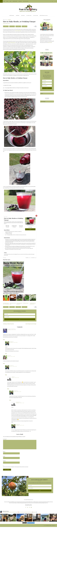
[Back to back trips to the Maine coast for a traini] (53, 518)
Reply (4, 339)
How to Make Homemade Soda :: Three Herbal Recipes (6, 303)
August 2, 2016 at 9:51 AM (15, 377)
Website (4, 460)
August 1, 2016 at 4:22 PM (13, 366)
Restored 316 (54, 525)
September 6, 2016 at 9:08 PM (13, 342)
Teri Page (11, 341)
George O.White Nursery (11, 42)
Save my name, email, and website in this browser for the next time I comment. (15, 466)
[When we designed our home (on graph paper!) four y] (28, 518)
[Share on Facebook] (6, 26)
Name (4, 451)
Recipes (9, 23)
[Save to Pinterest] (18, 26)
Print (30, 229)
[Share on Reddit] (24, 26)
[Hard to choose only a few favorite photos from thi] (45, 518)
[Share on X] (12, 26)
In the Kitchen (5, 23)
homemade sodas (18, 30)
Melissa (9, 355)
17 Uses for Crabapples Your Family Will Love (19, 303)
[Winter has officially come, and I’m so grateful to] (37, 518)
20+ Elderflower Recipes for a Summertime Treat (33, 303)
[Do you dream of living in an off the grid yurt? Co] (4, 518)
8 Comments (9, 19)
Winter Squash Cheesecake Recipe (13, 303)
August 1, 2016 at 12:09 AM (11, 356)
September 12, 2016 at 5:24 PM (20, 425)
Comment (5, 439)
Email (4, 456)
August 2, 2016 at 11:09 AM (17, 391)
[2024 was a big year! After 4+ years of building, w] (20, 518)
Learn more (50, 42)
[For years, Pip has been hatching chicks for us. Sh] (12, 518)
